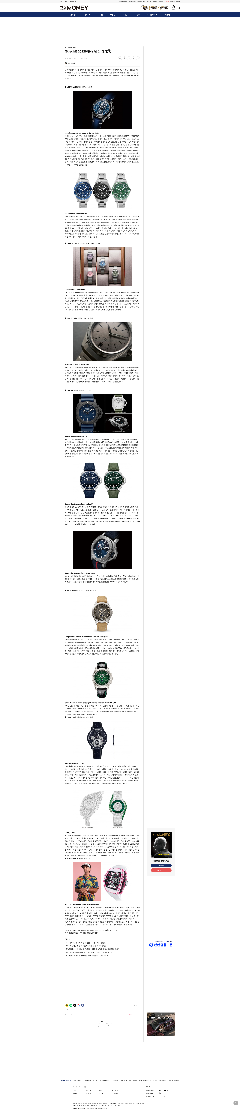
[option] (154, 8)
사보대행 (154, 1)
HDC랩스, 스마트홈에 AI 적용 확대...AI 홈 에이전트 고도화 (87, 955)
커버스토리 (88, 15)
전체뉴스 (73, 15)
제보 (166, 1)
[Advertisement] (120, 31)
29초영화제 (115, 1093)
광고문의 (128, 1080)
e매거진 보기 (161, 870)
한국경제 (75, 1090)
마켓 (101, 15)
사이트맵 (176, 1080)
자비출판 (160, 1)
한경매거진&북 (63, 1)
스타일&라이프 (152, 15)
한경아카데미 (115, 1090)
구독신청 (172, 1)
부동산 (112, 15)
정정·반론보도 (162, 1080)
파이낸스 (125, 15)
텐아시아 (75, 1093)
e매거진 (178, 1)
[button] (173, 7)
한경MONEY (72, 47)
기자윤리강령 (153, 1080)
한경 (123, 1)
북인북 (167, 15)
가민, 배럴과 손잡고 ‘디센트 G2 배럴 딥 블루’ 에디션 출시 (86, 946)
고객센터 (170, 1080)
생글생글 (88, 1093)
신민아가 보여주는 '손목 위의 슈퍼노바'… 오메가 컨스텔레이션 (89, 952)
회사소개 (115, 1080)
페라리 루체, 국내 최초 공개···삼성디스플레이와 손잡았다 (87, 943)
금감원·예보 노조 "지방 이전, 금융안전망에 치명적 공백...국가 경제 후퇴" (92, 949)
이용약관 (134, 1080)
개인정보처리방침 (143, 1080)
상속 (138, 15)
